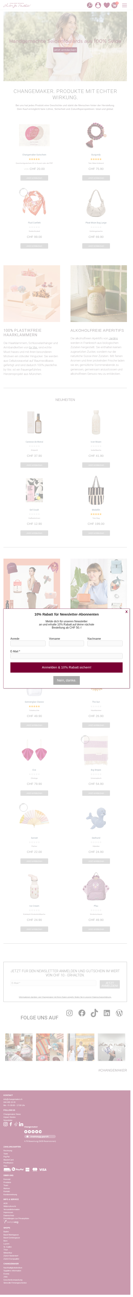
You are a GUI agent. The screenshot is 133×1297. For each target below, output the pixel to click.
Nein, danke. (66, 680)
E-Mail (15, 651)
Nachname (94, 638)
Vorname (54, 638)
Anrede (14, 638)
